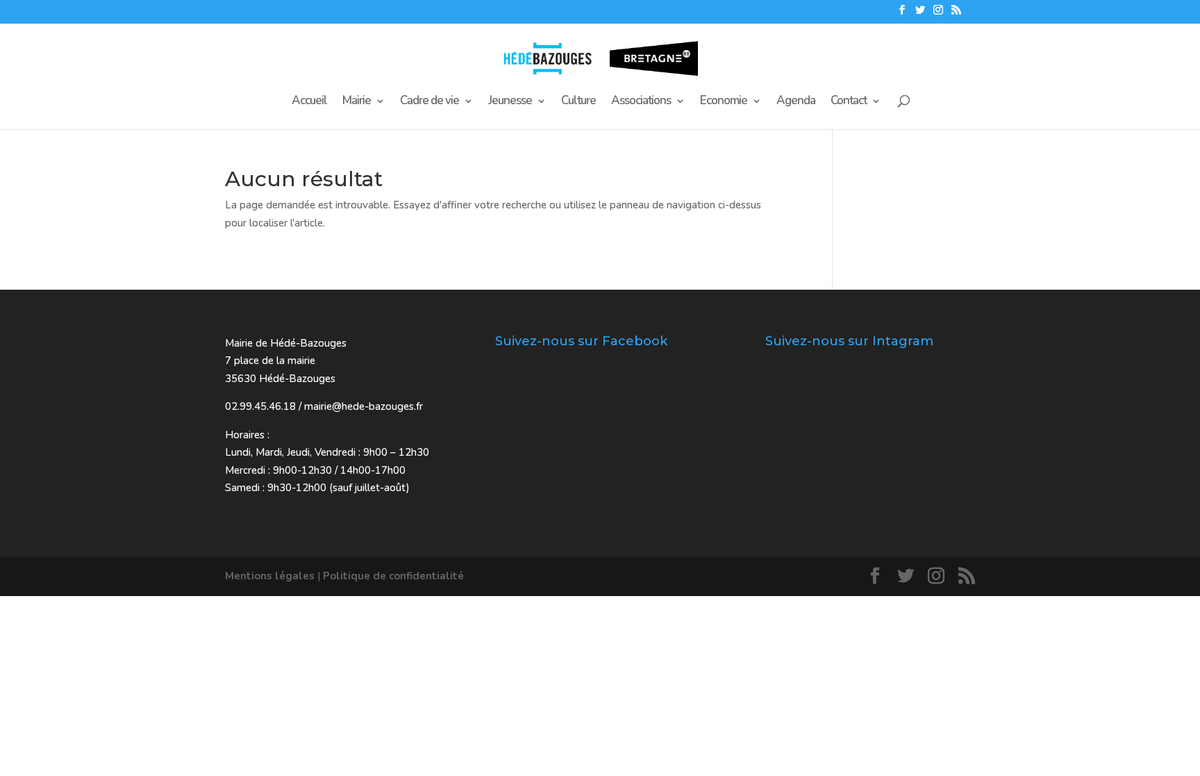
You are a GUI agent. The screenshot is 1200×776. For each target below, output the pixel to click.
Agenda (795, 102)
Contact (849, 102)
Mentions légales (270, 576)
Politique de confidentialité (393, 576)
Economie (723, 102)
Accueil (309, 102)
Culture (578, 102)
